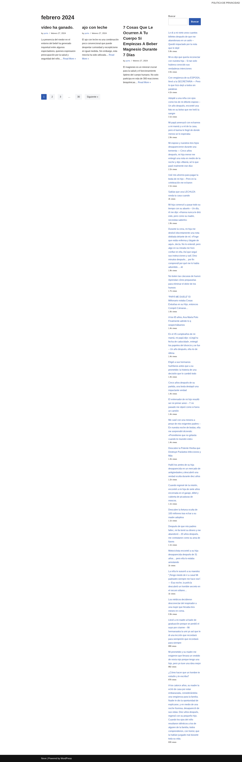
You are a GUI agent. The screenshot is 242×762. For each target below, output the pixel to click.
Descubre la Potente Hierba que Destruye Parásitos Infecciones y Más (184, 452)
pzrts (46, 33)
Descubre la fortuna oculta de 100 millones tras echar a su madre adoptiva (182, 513)
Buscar (171, 16)
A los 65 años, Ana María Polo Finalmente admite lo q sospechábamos (183, 321)
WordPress (66, 758)
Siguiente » (92, 97)
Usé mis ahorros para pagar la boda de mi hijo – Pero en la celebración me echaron (183, 179)
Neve (43, 758)
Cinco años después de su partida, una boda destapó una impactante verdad (183, 386)
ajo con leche (94, 27)
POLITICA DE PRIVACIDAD (226, 3)
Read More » (69, 58)
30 (78, 97)
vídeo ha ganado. (57, 27)
